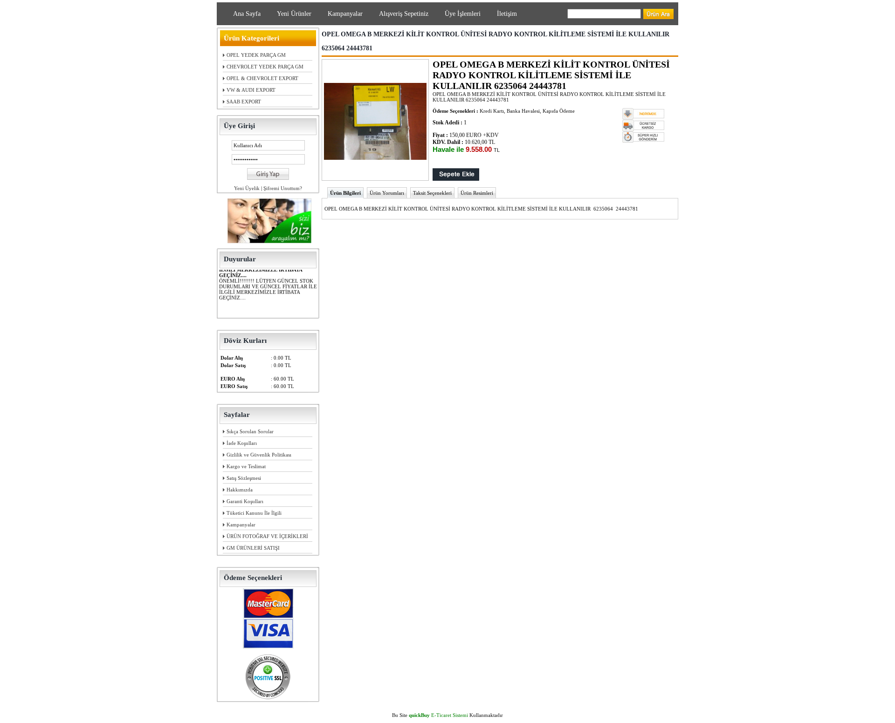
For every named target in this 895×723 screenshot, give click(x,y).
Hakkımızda (240, 489)
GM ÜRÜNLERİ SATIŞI (253, 548)
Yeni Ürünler (294, 13)
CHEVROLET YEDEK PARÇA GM (265, 66)
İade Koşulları (242, 443)
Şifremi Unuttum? (282, 188)
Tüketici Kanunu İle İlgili (254, 513)
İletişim (507, 13)
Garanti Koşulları (245, 501)
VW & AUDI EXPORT (251, 90)
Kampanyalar (345, 13)
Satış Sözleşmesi (244, 478)
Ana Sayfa (247, 13)
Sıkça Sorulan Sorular (250, 431)
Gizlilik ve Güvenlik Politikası (259, 454)
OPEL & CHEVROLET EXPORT (262, 78)
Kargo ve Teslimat (246, 466)
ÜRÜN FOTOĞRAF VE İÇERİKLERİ (267, 536)
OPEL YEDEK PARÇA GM (256, 55)
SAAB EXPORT (244, 101)
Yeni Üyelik (247, 188)
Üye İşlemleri (463, 13)
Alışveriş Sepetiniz (403, 13)
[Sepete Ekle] (456, 179)
